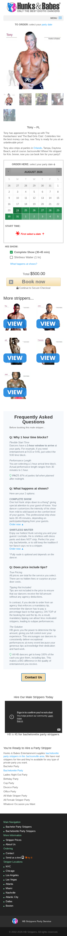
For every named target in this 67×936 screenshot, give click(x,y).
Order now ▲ (16, 524)
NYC (8, 866)
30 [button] (9, 217)
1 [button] (25, 217)
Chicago (10, 870)
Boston (9, 905)
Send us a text (19, 857)
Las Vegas (11, 879)
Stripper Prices (13, 840)
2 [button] (34, 217)
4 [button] (50, 217)
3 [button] (42, 217)
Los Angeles (12, 875)
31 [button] (17, 217)
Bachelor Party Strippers (19, 826)
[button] (8, 171)
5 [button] (58, 217)
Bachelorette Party (13, 770)
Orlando (38, 148)
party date (47, 24)
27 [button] (42, 211)
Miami (9, 888)
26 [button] (34, 211)
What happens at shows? (23, 263)
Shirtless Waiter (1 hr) (27, 257)
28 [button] (50, 211)
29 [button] (58, 211)
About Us (11, 844)
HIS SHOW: (11, 246)
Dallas (9, 901)
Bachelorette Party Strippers (21, 831)
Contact (10, 853)
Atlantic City (12, 897)
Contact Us (33, 677)
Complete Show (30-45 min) (32, 252)
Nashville (10, 892)
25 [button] (25, 211)
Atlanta (9, 884)
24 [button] (17, 211)
